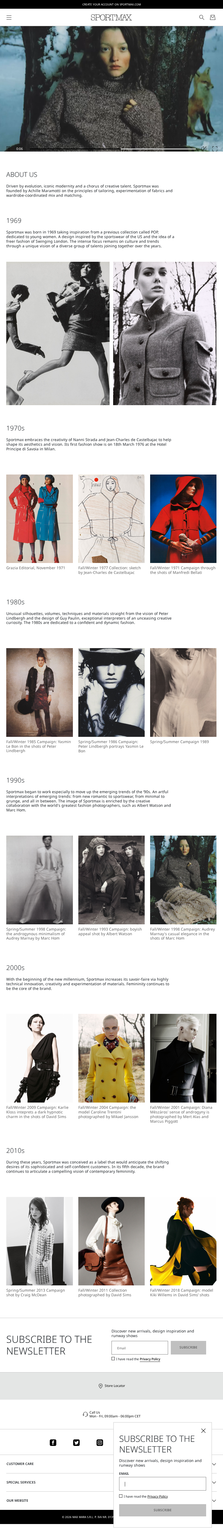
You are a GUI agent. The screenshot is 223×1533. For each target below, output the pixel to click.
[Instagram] (100, 1442)
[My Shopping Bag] (212, 17)
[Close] (203, 1430)
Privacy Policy (150, 1359)
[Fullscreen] (215, 149)
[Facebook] (53, 1442)
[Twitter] (76, 1442)
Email (124, 1474)
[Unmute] (204, 149)
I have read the (138, 1359)
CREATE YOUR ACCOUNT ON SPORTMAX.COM (111, 4)
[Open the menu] (9, 17)
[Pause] (8, 149)
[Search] (202, 17)
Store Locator (115, 1385)
